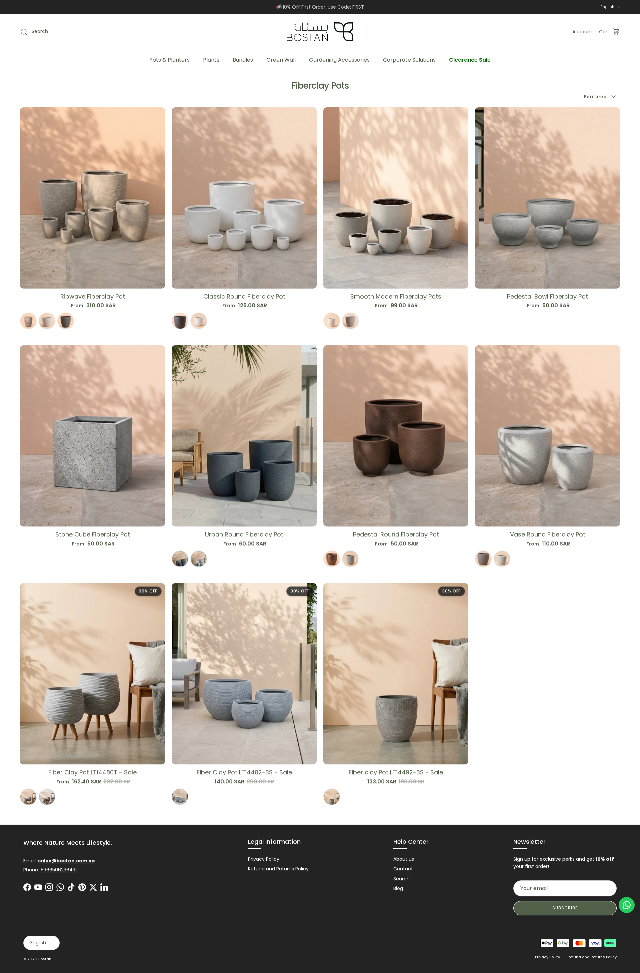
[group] (92, 315)
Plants (211, 60)
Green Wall (281, 60)
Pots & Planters (169, 60)
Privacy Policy (263, 859)
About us (403, 859)
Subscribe (565, 908)
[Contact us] (627, 905)
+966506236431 (58, 869)
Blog (398, 888)
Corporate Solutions (409, 60)
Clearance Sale (470, 60)
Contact (403, 868)
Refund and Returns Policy (278, 868)
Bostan (44, 959)
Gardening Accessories (339, 60)
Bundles (243, 60)
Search (401, 878)
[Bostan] (320, 31)
